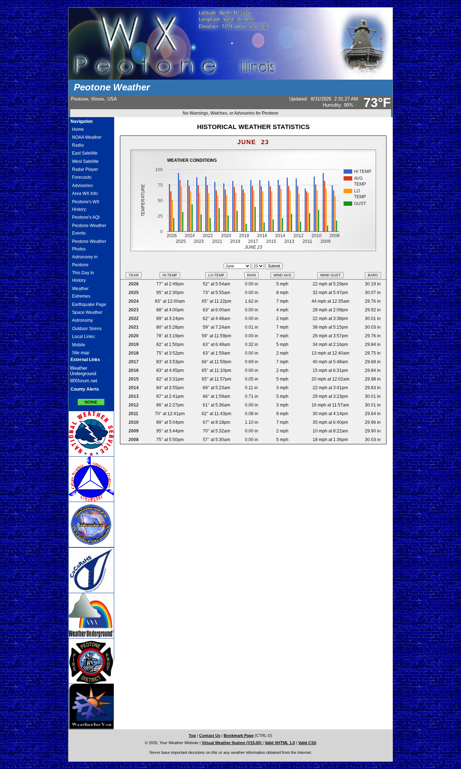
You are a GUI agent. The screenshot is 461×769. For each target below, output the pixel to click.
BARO (373, 275)
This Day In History (83, 276)
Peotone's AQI (85, 217)
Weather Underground (83, 370)
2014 (134, 387)
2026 (134, 283)
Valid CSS (307, 743)
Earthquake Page (89, 304)
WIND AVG (282, 275)
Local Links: (83, 336)
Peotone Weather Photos (89, 245)
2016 (134, 370)
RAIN (251, 275)
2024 (134, 301)
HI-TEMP (169, 275)
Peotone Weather (112, 87)
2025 (134, 292)
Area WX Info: (85, 193)
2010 (134, 422)
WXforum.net (83, 380)
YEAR (134, 275)
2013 (134, 396)
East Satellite (85, 153)
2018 (134, 353)
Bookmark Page (239, 735)
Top (192, 735)
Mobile (78, 344)
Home (78, 129)
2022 (134, 318)
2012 (134, 405)
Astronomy (82, 320)
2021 (134, 327)
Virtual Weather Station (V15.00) (232, 743)
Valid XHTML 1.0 (280, 743)
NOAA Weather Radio (87, 141)
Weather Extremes (81, 292)
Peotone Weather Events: (89, 229)
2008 (134, 439)
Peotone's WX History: (85, 205)
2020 (134, 335)
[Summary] (91, 400)
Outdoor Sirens (87, 328)
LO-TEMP (216, 275)
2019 (134, 344)
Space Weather (87, 312)
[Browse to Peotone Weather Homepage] (230, 78)
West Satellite (85, 161)
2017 (134, 361)
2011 (133, 413)
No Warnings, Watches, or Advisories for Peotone (230, 113)
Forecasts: (82, 177)
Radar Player (85, 169)
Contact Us (209, 735)
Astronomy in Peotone (85, 260)
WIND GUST (330, 275)
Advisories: (83, 185)
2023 (134, 309)
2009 (134, 431)
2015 (134, 379)
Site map (80, 352)
